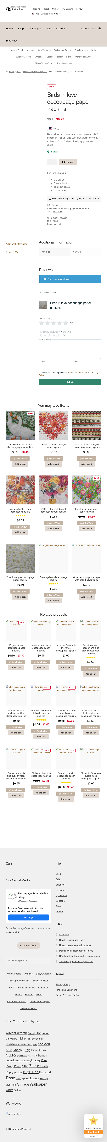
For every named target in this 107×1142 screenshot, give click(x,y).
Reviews (79, 8)
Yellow (17, 1090)
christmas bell (35, 1038)
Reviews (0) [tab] (12, 252)
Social (46, 8)
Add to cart (68, 162)
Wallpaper (38, 1084)
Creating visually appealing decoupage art (80, 956)
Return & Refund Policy (67, 995)
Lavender (18, 1060)
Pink (33, 1065)
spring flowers (30, 1078)
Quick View (21, 458)
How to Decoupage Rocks (72, 940)
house (9, 1060)
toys (8, 1084)
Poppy (10, 1072)
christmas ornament (19, 1044)
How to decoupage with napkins (75, 945)
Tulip (14, 1084)
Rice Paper (12, 40)
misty (26, 1060)
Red (35, 1071)
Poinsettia (42, 1066)
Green (17, 1055)
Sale (48, 28)
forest (34, 1050)
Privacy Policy (63, 984)
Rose (10, 1077)
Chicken (10, 1038)
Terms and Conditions (77, 372)
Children (21, 1038)
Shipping (36, 8)
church (35, 1045)
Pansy (37, 1060)
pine (24, 1065)
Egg (28, 1049)
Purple (27, 1072)
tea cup (44, 1078)
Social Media (12, 931)
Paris (44, 1060)
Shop (21, 28)
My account (67, 8)
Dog (22, 1050)
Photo (17, 1066)
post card (18, 1072)
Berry (31, 1033)
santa (18, 1078)
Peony (10, 1066)
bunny (45, 1033)
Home (9, 28)
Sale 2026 (64, 934)
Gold (55, 211)
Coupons (60, 900)
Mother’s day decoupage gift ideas (76, 950)
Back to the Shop (28, 945)
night (30, 1060)
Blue (37, 1032)
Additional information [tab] (16, 243)
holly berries (39, 1055)
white (9, 1089)
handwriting (26, 1055)
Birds (60, 208)
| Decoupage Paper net (19, 1129)
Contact (55, 8)
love (60, 211)
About (58, 906)
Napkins (60, 28)
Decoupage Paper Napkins (35, 71)
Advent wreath (16, 1032)
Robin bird (45, 1072)
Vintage (23, 1084)
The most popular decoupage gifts (76, 961)
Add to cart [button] (20, 464)
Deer (16, 1049)
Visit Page (28, 917)
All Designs (35, 28)
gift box (42, 1050)
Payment (60, 890)
